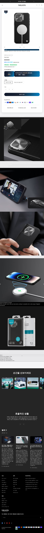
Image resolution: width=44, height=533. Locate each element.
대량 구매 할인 (4, 488)
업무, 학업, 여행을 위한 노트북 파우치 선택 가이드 (7, 446)
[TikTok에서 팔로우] (11, 523)
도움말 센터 (4, 484)
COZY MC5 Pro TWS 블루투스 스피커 (32, 489)
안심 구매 (15, 484)
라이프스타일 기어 (5, 506)
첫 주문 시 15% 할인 (22, 1)
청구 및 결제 (15, 478)
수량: (5, 86)
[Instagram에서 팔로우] (4, 523)
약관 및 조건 (15, 492)
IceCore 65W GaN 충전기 (30, 478)
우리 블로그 (4, 482)
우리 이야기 (4, 478)
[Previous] (4, 47)
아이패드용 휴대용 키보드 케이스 (31, 482)
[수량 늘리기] (12, 89)
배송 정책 (15, 480)
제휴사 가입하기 (5, 486)
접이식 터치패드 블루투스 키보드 (31, 480)
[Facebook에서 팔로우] (2, 523)
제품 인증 (3, 490)
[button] (7, 59)
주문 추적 (3, 492)
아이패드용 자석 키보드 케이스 (31, 484)
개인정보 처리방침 (16, 488)
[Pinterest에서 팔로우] (7, 523)
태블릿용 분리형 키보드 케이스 (31, 486)
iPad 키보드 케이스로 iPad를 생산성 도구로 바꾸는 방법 (36, 447)
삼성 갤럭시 (4, 504)
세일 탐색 (3, 498)
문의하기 (3, 480)
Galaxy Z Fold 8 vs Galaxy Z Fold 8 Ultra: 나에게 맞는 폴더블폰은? (22, 447)
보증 (14, 486)
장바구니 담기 (22, 94)
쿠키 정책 (15, 490)
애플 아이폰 (4, 502)
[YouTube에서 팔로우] (9, 523)
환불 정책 (15, 482)
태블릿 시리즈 (4, 500)
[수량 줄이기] (5, 89)
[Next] (39, 47)
